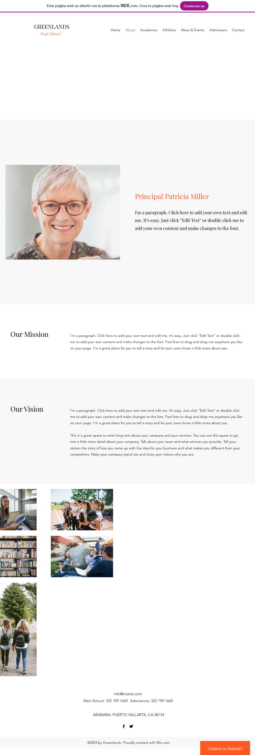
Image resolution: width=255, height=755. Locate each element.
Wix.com (163, 742)
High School (51, 33)
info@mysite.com (128, 693)
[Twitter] (131, 726)
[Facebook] (123, 726)
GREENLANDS (51, 26)
